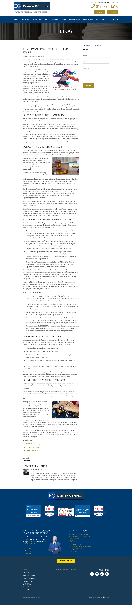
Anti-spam (106, 597)
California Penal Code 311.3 (36, 270)
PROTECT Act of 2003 (33, 444)
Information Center (40, 19)
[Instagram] (107, 574)
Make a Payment (66, 561)
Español (99, 12)
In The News (87, 19)
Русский (112, 12)
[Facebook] (92, 574)
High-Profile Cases (58, 19)
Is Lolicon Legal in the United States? (45, 50)
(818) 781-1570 (28, 551)
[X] (97, 574)
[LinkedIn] (102, 574)
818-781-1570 (107, 6)
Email (85, 62)
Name (85, 50)
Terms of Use (92, 597)
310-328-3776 (73, 551)
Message (86, 68)
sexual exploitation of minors (35, 246)
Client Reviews (74, 19)
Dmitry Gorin (32, 56)
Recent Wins (100, 19)
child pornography (29, 76)
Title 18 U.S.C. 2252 (32, 451)
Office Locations (78, 530)
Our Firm (25, 19)
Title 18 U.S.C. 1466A (32, 447)
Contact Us (114, 19)
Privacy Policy (99, 597)
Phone (86, 56)
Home (16, 19)
